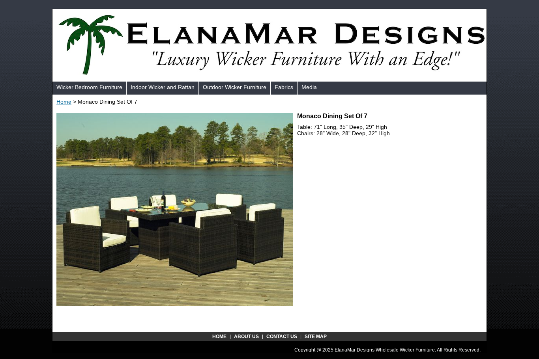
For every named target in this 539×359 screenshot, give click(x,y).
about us (246, 336)
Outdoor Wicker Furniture (234, 87)
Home (63, 102)
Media (309, 87)
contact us (281, 336)
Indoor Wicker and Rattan (163, 87)
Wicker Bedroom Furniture (89, 87)
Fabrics (284, 87)
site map (316, 336)
